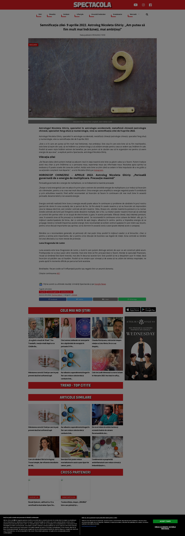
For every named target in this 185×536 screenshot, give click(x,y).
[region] (92, 525)
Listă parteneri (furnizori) (89, 526)
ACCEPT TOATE (165, 521)
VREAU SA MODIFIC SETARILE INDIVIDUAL (165, 527)
